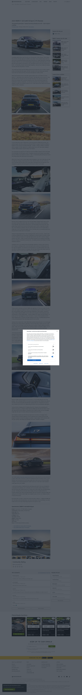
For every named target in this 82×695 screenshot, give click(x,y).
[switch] (53, 346)
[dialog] (41, 347)
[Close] (57, 331)
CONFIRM (34, 360)
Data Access (41, 363)
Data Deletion (36, 363)
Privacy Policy (46, 363)
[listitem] (41, 344)
